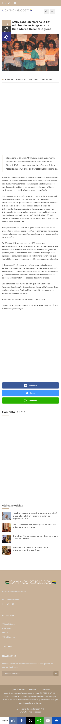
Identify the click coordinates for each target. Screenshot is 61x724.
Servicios (33, 689)
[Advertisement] (30, 120)
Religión (9, 79)
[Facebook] (4, 3)
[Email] (48, 720)
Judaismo (7, 628)
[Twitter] (10, 3)
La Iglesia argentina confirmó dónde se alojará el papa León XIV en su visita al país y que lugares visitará (35, 516)
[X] (30, 720)
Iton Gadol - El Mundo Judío (41, 79)
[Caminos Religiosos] (20, 11)
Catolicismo (9, 624)
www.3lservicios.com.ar (30, 712)
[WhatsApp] (39, 720)
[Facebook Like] (13, 720)
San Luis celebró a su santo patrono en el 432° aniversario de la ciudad (34, 525)
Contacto (45, 689)
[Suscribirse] (55, 673)
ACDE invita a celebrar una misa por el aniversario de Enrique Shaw (30, 548)
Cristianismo (9, 637)
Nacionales (21, 79)
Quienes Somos (18, 689)
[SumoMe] (56, 720)
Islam (5, 632)
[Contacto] (15, 3)
